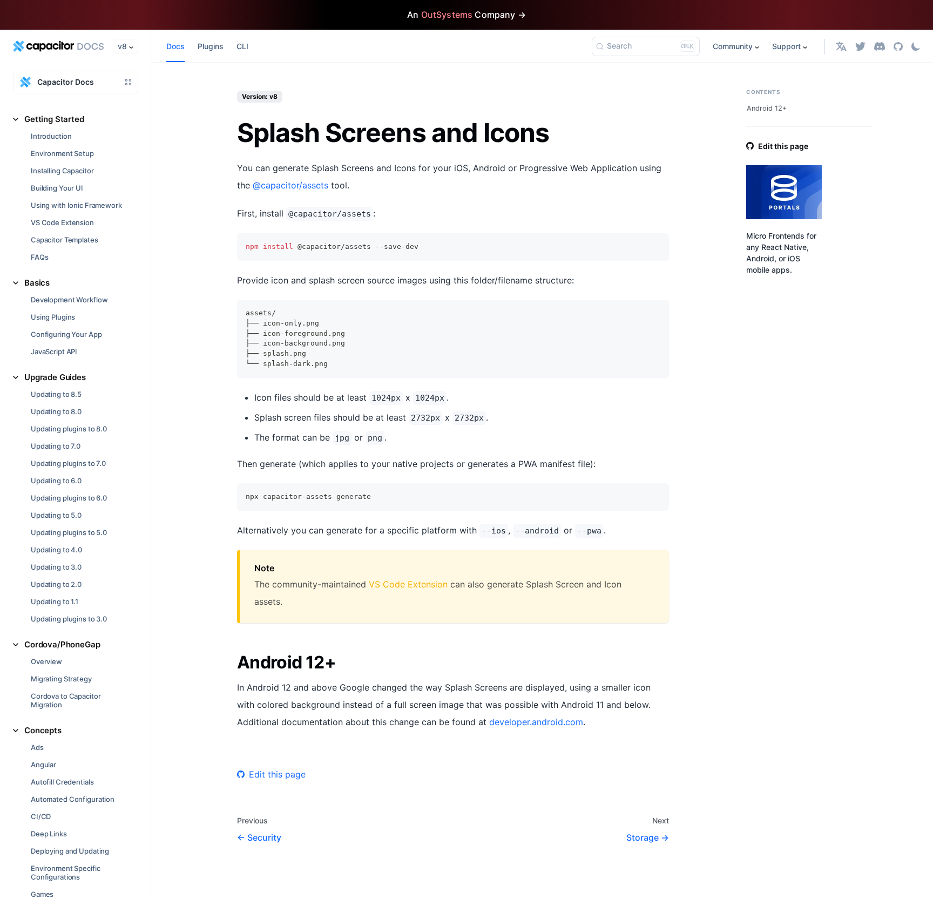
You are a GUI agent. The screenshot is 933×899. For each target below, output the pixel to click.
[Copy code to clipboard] (656, 246)
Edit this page (277, 774)
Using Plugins (53, 317)
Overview (46, 661)
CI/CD (41, 816)
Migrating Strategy (61, 678)
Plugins (211, 46)
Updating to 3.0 (56, 567)
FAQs (39, 257)
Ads (37, 747)
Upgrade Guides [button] (55, 377)
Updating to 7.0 (55, 446)
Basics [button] (37, 283)
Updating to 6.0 (56, 480)
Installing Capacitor (62, 170)
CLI (242, 46)
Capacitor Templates (64, 239)
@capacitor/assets (290, 185)
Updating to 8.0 (56, 411)
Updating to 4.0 (56, 549)
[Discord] (879, 46)
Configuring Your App (66, 334)
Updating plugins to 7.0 (68, 463)
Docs (175, 46)
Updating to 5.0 (56, 515)
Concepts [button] (43, 730)
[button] (841, 46)
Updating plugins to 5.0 (69, 532)
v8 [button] (122, 46)
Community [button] (733, 46)
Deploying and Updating (70, 851)
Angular (43, 764)
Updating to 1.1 (54, 601)
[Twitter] (860, 46)
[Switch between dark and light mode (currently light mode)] (915, 46)
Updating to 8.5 (56, 394)
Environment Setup (62, 153)
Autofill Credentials (62, 782)
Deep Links (49, 833)
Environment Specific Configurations (65, 872)
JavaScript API (54, 351)
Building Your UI (57, 188)
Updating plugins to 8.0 (69, 428)
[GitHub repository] (898, 46)
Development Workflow (69, 299)
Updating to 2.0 (56, 584)
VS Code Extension (62, 222)
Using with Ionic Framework (76, 205)
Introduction (51, 136)
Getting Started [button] (54, 119)
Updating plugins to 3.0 (69, 618)
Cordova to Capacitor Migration (65, 700)
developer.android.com (536, 722)
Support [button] (786, 46)
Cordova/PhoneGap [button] (62, 644)
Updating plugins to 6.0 (69, 498)
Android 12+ (767, 108)
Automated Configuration (72, 799)
